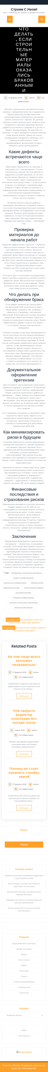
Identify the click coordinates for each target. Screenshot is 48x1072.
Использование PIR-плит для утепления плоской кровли (24, 909)
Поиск (24, 830)
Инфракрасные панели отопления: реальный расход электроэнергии (24, 901)
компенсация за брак (11, 588)
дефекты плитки (37, 583)
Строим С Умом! (24, 9)
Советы (24, 976)
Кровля (24, 954)
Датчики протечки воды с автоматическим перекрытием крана (24, 893)
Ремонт (24, 965)
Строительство (24, 987)
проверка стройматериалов (23, 597)
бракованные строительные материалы (26, 573)
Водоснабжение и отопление (24, 943)
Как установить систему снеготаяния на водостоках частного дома (24, 885)
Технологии (24, 992)
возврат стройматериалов (23, 578)
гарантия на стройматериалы (15, 583)
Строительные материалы (24, 982)
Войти (24, 1030)
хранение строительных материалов (23, 602)
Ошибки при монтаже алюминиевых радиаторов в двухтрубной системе (24, 877)
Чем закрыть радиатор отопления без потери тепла (24, 716)
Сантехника (24, 971)
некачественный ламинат (33, 588)
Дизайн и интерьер (24, 949)
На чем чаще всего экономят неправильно (24, 660)
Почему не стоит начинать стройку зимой (24, 772)
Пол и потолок (24, 960)
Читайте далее (24, 696)
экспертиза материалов (23, 607)
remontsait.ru (24, 1036)
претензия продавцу (23, 592)
